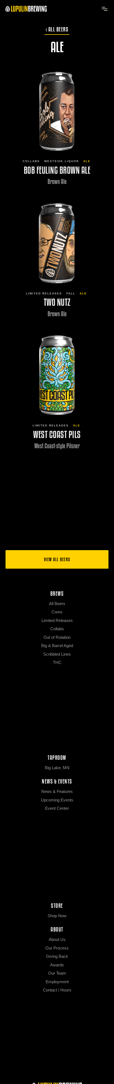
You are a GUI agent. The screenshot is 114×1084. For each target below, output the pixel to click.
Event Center (57, 808)
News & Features (57, 791)
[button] (104, 8)
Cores (57, 612)
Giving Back (57, 956)
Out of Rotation (57, 637)
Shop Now (57, 915)
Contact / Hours (57, 990)
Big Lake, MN (57, 767)
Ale (86, 161)
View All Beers (57, 559)
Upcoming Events (57, 800)
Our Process (57, 948)
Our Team (57, 973)
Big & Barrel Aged (57, 645)
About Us (57, 939)
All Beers (57, 603)
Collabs (31, 161)
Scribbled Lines (57, 654)
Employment (57, 981)
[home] (26, 8)
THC (57, 662)
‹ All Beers (57, 29)
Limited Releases (44, 293)
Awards (57, 964)
